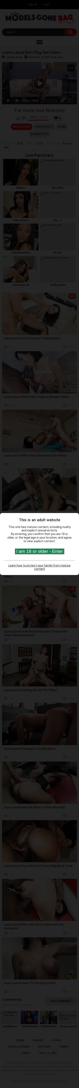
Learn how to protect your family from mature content (39, 567)
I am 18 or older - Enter (39, 551)
